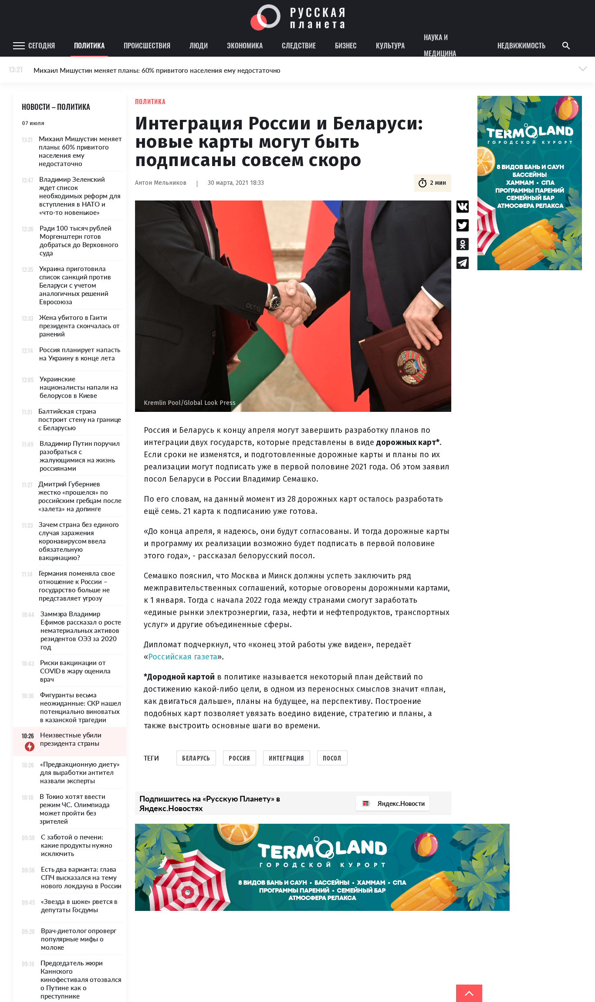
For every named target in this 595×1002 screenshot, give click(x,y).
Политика (89, 45)
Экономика (245, 45)
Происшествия (147, 45)
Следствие (299, 45)
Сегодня (41, 45)
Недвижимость (521, 45)
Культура (390, 45)
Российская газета (182, 657)
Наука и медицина (440, 46)
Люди (198, 45)
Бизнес (346, 45)
